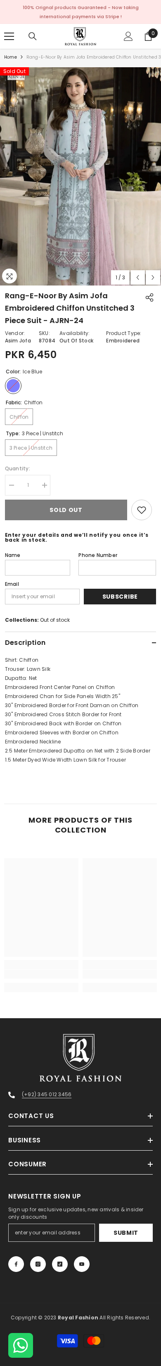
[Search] (33, 36)
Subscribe (120, 596)
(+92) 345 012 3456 (46, 1094)
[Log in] (128, 36)
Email (12, 583)
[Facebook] (16, 1264)
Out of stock (55, 619)
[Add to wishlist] (141, 510)
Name (13, 555)
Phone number (97, 555)
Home (10, 57)
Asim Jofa (18, 340)
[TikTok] (60, 1264)
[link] (41, 974)
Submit (126, 1233)
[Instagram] (38, 1264)
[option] (80, 176)
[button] (137, 277)
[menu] (9, 36)
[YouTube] (82, 1264)
